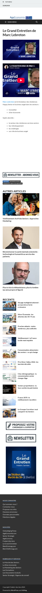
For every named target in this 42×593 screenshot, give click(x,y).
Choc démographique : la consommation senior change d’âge (27, 376)
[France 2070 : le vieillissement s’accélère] (9, 398)
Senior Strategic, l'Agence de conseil (16, 575)
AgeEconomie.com (9, 533)
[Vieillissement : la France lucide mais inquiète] (9, 338)
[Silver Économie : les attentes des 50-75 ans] (9, 315)
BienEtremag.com (9, 546)
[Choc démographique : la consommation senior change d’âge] (9, 374)
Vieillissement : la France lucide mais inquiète (27, 339)
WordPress (15, 590)
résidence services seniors (12, 183)
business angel (15, 181)
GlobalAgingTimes (9, 531)
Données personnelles (11, 514)
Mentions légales (9, 517)
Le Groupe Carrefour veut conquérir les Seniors (28, 410)
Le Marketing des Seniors (12, 568)
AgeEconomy (7, 538)
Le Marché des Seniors (11, 562)
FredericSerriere (9, 541)
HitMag (24, 590)
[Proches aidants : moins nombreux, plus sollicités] (9, 326)
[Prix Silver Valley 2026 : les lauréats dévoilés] (9, 362)
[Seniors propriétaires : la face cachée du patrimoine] (9, 386)
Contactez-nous (9, 507)
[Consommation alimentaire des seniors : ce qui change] (9, 350)
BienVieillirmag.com (10, 549)
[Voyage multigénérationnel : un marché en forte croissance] (9, 303)
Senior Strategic (8, 536)
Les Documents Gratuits (12, 573)
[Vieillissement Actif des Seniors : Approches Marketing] (21, 205)
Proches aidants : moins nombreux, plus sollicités (27, 327)
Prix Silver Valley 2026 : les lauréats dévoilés (28, 363)
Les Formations (8, 570)
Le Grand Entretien (10, 544)
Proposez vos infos (10, 509)
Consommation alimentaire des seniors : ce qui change (28, 351)
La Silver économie (9, 565)
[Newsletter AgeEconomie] (21, 177)
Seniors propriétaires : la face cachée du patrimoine (28, 387)
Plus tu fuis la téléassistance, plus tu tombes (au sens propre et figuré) (20, 288)
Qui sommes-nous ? (10, 504)
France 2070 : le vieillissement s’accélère (27, 398)
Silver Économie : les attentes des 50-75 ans (26, 315)
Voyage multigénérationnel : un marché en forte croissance (28, 305)
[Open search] (36, 22)
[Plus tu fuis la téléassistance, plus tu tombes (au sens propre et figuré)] (21, 274)
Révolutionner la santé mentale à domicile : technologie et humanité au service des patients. (20, 254)
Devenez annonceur (10, 512)
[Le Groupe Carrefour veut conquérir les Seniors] (9, 410)
